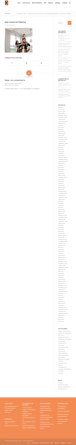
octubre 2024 (61, 141)
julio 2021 (60, 201)
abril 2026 (60, 107)
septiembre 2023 (62, 161)
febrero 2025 (61, 133)
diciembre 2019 (62, 239)
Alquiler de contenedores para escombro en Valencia (64, 95)
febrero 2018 (61, 281)
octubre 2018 (61, 265)
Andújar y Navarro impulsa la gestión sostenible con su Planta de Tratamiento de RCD (64, 45)
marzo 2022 (61, 185)
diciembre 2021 (62, 191)
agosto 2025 (61, 123)
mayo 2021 (61, 205)
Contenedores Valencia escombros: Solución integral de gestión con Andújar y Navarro (64, 61)
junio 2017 (61, 295)
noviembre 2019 (62, 241)
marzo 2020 (61, 233)
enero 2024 (61, 155)
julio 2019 (60, 247)
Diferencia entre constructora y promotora (64, 90)
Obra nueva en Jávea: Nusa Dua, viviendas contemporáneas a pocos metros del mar (64, 38)
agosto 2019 (61, 245)
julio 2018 (60, 271)
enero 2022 (61, 189)
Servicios (60, 361)
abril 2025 (60, 129)
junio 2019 (61, 249)
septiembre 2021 (62, 197)
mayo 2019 (61, 251)
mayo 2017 (61, 297)
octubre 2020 (61, 219)
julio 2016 (60, 317)
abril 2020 (60, 231)
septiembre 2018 (62, 267)
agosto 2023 (61, 163)
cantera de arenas (63, 337)
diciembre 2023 (62, 157)
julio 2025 (60, 125)
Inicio (25, 13)
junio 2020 (61, 227)
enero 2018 (61, 283)
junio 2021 (61, 203)
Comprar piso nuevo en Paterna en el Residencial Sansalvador (43, 13)
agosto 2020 (61, 223)
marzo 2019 (61, 255)
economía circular (63, 347)
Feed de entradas (63, 385)
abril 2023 (60, 171)
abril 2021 (60, 207)
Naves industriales (63, 355)
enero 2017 (61, 305)
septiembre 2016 (62, 313)
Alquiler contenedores (64, 331)
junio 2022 (61, 179)
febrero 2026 (61, 111)
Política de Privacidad (64, 411)
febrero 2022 (61, 187)
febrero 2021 (61, 211)
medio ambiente (62, 353)
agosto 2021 (61, 199)
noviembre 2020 (62, 217)
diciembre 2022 (62, 177)
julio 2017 (60, 293)
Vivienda (60, 373)
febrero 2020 (61, 235)
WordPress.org (62, 389)
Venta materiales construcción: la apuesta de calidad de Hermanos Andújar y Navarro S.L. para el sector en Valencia (64, 69)
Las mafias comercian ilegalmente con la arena (64, 85)
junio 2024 (61, 149)
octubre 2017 (61, 289)
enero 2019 (61, 259)
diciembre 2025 (62, 115)
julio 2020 (60, 225)
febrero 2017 (61, 303)
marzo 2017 (61, 301)
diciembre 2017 (62, 285)
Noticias (7, 13)
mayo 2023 (61, 169)
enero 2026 (61, 113)
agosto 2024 (61, 145)
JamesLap (60, 83)
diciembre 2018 (62, 261)
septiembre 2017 (62, 291)
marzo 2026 (61, 109)
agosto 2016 (61, 315)
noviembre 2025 (62, 117)
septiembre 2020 (62, 221)
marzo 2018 (61, 279)
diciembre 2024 (62, 137)
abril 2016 (60, 321)
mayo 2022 (61, 181)
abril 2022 (60, 183)
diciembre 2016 (62, 307)
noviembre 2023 (62, 159)
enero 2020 (61, 237)
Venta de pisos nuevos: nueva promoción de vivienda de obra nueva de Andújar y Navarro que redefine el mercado (64, 52)
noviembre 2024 (62, 139)
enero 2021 (61, 213)
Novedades (61, 357)
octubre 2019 (61, 243)
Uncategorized (62, 367)
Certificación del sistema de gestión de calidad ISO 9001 (46, 417)
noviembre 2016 (62, 309)
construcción (61, 341)
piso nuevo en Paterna (15, 22)
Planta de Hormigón (63, 359)
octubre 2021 (61, 195)
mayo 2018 (61, 275)
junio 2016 (61, 319)
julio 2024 (60, 147)
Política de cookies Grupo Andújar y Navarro (63, 421)
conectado (20, 88)
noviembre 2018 (62, 263)
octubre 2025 (61, 119)
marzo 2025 (61, 131)
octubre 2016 (61, 311)
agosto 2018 (61, 269)
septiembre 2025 (62, 121)
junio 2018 (61, 273)
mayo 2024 (61, 151)
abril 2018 (60, 277)
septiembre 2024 (62, 143)
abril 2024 (60, 153)
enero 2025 (61, 135)
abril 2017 (60, 299)
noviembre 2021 (62, 193)
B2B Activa (30, 440)
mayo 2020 (61, 229)
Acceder (60, 383)
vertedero (61, 371)
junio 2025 (61, 127)
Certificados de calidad (64, 339)
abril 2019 (60, 253)
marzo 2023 (61, 173)
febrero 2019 (61, 257)
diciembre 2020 (62, 215)
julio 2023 (60, 165)
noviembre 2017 (62, 287)
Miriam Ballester (11, 25)
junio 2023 (61, 167)
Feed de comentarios (64, 387)
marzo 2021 (61, 209)
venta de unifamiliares (64, 369)
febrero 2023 (61, 175)
